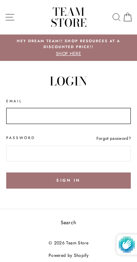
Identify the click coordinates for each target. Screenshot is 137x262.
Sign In (68, 180)
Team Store (69, 17)
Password (20, 138)
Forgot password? (113, 138)
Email (14, 101)
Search (68, 222)
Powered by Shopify (68, 255)
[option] (68, 47)
